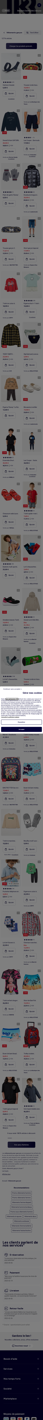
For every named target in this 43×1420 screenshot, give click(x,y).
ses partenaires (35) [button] (12, 699)
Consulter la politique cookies (10, 717)
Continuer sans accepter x (12, 689)
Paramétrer (21, 722)
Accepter (21, 729)
